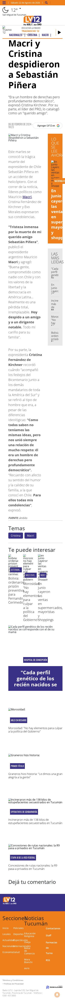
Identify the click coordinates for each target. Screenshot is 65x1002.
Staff (48, 935)
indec (43, 575)
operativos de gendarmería (24, 812)
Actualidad (8, 940)
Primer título (17, 766)
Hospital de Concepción (35, 660)
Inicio (5, 928)
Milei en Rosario (33, 575)
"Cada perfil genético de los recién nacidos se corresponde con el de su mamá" (35, 684)
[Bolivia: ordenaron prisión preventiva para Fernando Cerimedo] (13, 574)
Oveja (27, 942)
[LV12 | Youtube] (57, 906)
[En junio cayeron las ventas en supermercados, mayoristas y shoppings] (43, 579)
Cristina (15, 535)
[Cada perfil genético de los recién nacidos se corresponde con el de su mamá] (35, 645)
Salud (16, 952)
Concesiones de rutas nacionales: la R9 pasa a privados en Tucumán (32, 867)
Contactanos (53, 928)
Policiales (18, 928)
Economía (7, 952)
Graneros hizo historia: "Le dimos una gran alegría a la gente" (35, 775)
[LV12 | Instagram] (51, 906)
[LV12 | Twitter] (57, 900)
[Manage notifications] (57, 994)
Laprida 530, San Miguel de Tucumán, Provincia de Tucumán (20, 991)
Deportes (18, 934)
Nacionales (8, 946)
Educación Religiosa (30, 935)
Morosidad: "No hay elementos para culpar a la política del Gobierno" (31, 601)
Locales (6, 934)
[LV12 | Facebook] (51, 900)
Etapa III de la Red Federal (23, 857)
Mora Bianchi (28, 961)
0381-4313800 (9, 995)
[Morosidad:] (28, 579)
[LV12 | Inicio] (62, 917)
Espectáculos (20, 940)
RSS (48, 960)
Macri (27, 197)
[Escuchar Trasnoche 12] (59, 32)
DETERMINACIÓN (17, 570)
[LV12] (9, 904)
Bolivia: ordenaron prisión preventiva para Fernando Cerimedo (16, 590)
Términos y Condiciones (12, 980)
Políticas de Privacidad (14, 983)
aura (26, 968)
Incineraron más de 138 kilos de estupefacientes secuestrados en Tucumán (35, 821)
